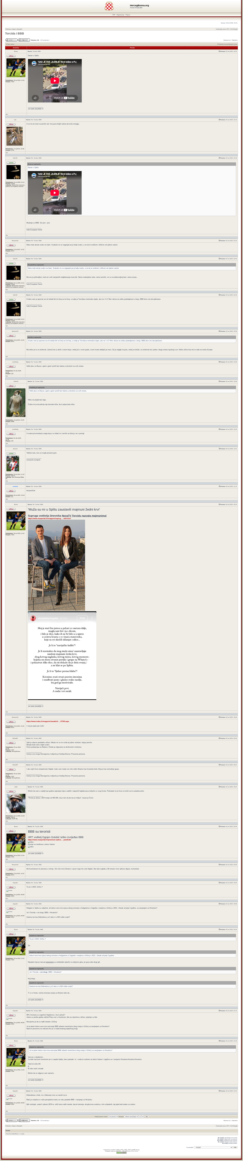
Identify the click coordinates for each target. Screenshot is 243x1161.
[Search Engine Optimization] (121, 1153)
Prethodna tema (222, 44)
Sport (14, 29)
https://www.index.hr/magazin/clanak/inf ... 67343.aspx (47, 721)
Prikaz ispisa (10, 44)
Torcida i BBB (14, 33)
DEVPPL (118, 1151)
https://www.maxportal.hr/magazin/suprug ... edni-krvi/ (49, 518)
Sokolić (16, 381)
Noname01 (15, 240)
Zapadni (15, 882)
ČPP (114, 15)
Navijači (19, 29)
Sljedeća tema (232, 44)
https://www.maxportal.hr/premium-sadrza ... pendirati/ (49, 840)
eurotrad (15, 486)
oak (15, 119)
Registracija (120, 15)
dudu (15, 787)
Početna (8, 29)
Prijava (128, 15)
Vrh (7, 114)
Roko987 (15, 738)
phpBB (113, 1149)
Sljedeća (235, 40)
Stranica (226, 40)
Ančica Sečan (134, 1151)
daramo (15, 448)
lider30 (15, 158)
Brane (16, 51)
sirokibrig (15, 362)
